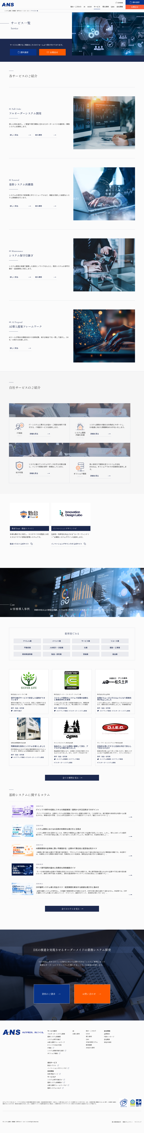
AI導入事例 (76, 1033)
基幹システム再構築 (54, 1036)
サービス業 (85, 641)
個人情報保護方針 (116, 1122)
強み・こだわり (75, 6)
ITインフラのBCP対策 (54, 1045)
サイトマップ (138, 1122)
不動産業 (27, 647)
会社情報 (120, 6)
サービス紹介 (52, 1031)
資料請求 (136, 2)
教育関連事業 (27, 654)
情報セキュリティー (128, 1122)
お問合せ (134, 7)
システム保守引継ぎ (54, 1039)
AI (84, 6)
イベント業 (56, 641)
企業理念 (107, 1033)
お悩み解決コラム (92, 1042)
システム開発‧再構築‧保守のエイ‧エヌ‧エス (16, 1121)
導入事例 (105, 6)
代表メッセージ (109, 1036)
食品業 (114, 654)
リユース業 (115, 641)
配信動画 (89, 1045)
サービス (97, 6)
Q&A (112, 6)
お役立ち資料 (90, 1047)
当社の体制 (107, 1042)
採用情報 (120, 3)
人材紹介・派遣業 (56, 647)
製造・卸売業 (56, 654)
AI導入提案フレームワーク (56, 1042)
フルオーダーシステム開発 (56, 1033)
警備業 (85, 654)
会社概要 (107, 1039)
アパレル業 (27, 641)
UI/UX (89, 6)
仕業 (85, 647)
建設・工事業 (115, 647)
